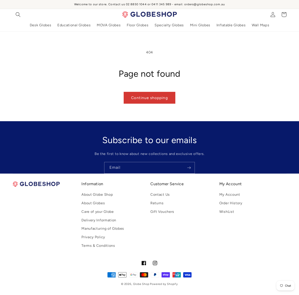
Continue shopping (149, 98)
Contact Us (160, 194)
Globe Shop (141, 284)
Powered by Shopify (164, 284)
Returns (157, 203)
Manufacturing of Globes (102, 228)
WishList (226, 212)
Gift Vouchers (162, 212)
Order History (230, 203)
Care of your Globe (97, 212)
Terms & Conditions (98, 245)
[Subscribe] (189, 168)
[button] (18, 14)
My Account (229, 194)
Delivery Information (98, 220)
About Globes (93, 203)
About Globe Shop (97, 194)
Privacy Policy (93, 237)
